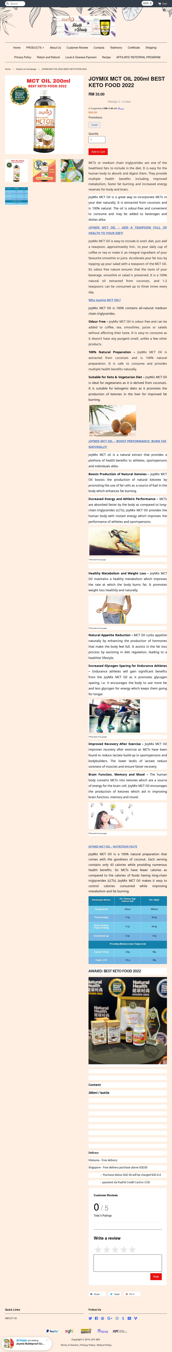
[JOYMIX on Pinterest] (102, 1318)
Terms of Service (69, 1345)
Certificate (134, 47)
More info (93, 112)
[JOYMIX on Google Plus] (110, 1318)
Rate (156, 1276)
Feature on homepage (26, 68)
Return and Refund (48, 57)
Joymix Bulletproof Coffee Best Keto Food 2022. (31, 1343)
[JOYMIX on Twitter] (90, 1318)
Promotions (95, 117)
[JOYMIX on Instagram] (117, 1318)
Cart (164, 3)
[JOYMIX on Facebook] (96, 1318)
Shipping (151, 47)
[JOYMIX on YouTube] (129, 1318)
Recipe (106, 57)
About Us (55, 47)
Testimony (116, 47)
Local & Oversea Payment (80, 57)
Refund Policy (104, 1345)
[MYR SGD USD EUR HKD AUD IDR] (147, 3)
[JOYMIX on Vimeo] (135, 1318)
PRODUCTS (34, 47)
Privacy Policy (22, 57)
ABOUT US (11, 1318)
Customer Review (77, 47)
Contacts (99, 47)
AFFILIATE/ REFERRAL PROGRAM (138, 57)
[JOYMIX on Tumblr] (123, 1318)
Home (16, 47)
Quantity (93, 134)
